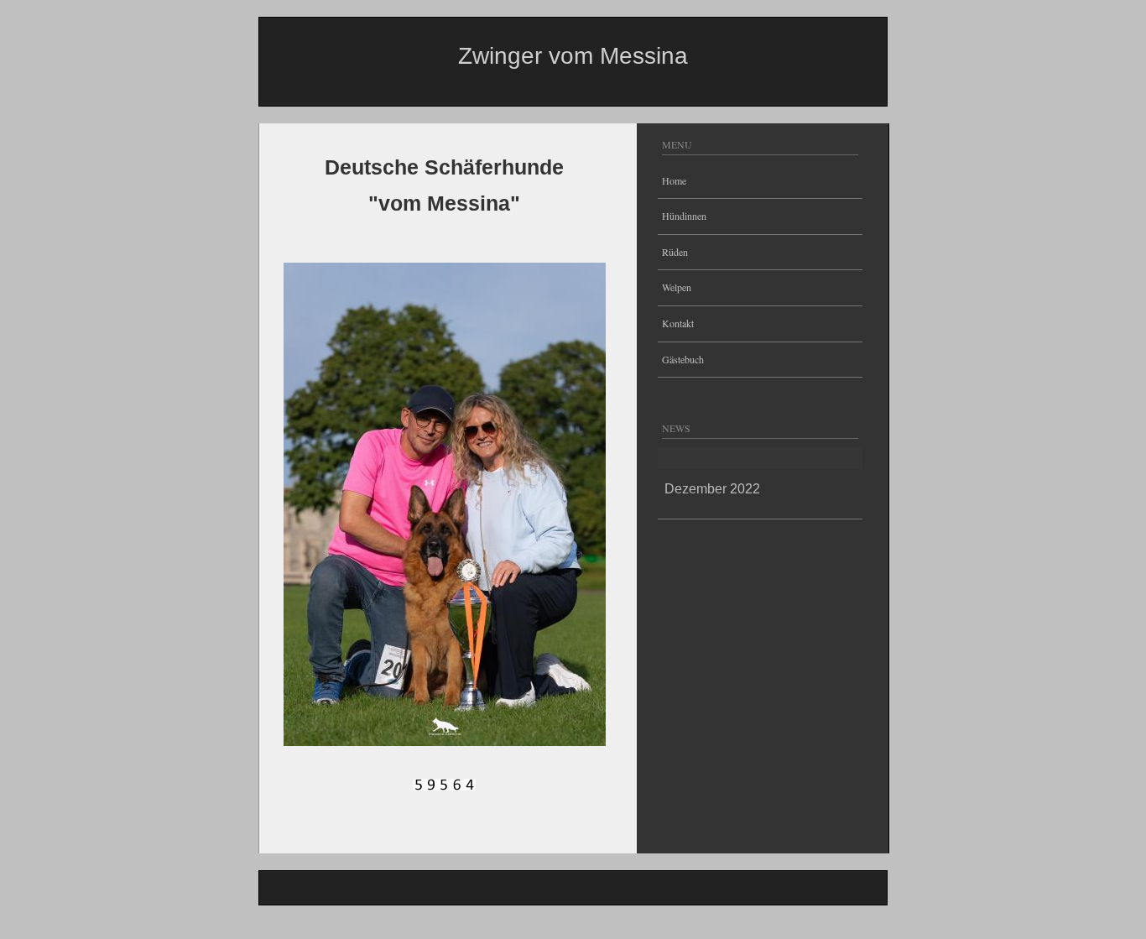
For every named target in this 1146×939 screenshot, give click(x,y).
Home (674, 180)
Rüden (675, 251)
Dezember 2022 (712, 489)
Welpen (676, 287)
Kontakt (678, 323)
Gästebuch (683, 359)
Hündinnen (684, 215)
